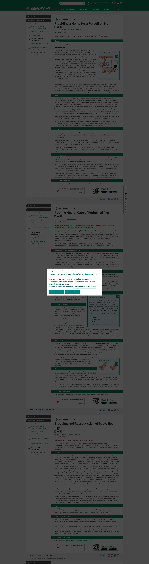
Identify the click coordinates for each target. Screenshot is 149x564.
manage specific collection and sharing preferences (84, 288)
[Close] (100, 270)
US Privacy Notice (88, 274)
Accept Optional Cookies (56, 291)
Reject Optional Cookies (72, 291)
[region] (74, 281)
